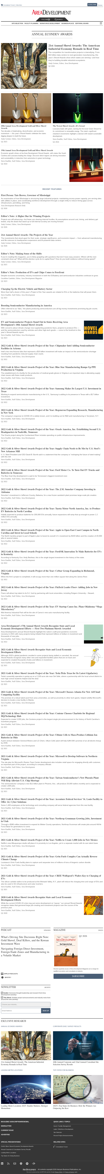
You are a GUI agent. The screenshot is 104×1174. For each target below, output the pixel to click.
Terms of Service (69, 1172)
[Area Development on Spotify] (27, 1163)
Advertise (19, 5)
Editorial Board (82, 23)
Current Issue (7, 1130)
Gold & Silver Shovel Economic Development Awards (17, 1146)
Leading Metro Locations (8, 1152)
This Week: (25, 998)
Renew (100, 5)
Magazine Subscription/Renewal (15, 1122)
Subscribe (92, 4)
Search (60, 19)
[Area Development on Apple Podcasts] (21, 1163)
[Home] (15, 1163)
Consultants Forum (9, 5)
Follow (44, 19)
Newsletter (6, 1126)
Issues (100, 930)
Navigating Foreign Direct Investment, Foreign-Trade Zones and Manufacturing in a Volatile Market (25, 952)
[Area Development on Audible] (33, 1163)
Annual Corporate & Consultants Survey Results (16, 1149)
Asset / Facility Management (62, 1126)
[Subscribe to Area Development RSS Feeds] (8, 1163)
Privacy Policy (59, 1172)
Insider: (23, 994)
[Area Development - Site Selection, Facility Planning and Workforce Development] (52, 12)
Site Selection (58, 1132)
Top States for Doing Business (10, 1156)
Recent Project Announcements (63, 1135)
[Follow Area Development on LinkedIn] (2, 1163)
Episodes (47, 930)
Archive (47, 987)
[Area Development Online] (29, 1169)
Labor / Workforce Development (63, 1129)
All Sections (101, 23)
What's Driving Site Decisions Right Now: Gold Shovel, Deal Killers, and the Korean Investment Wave (25, 940)
